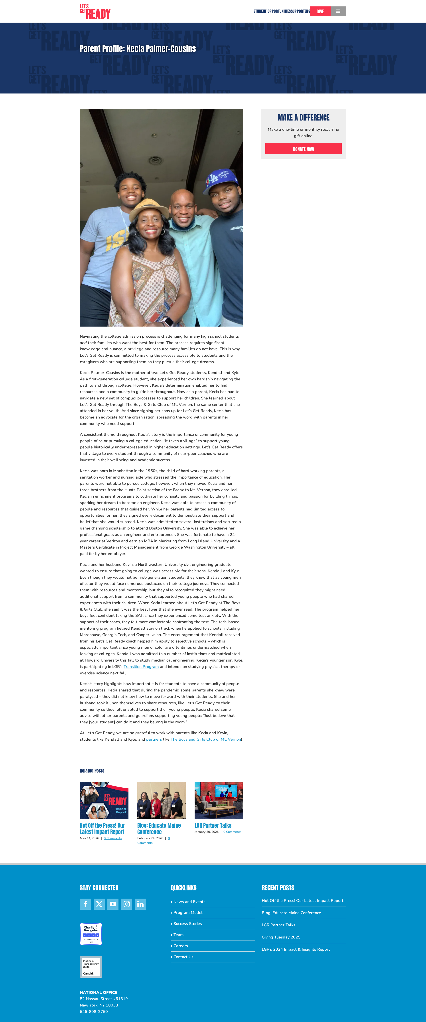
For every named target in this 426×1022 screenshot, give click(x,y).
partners (154, 739)
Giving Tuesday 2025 (281, 937)
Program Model (188, 912)
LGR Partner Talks (213, 825)
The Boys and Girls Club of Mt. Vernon (206, 739)
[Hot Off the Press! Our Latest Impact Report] (104, 784)
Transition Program (141, 666)
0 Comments (113, 838)
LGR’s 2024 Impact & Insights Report (296, 949)
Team (179, 934)
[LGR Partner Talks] (219, 784)
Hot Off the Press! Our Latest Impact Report (102, 828)
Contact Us (183, 957)
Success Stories (188, 923)
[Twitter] (99, 904)
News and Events (189, 901)
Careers (181, 945)
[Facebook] (85, 904)
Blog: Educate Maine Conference (159, 828)
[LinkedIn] (140, 904)
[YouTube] (112, 904)
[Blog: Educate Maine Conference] (161, 784)
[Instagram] (126, 904)
